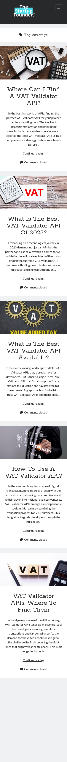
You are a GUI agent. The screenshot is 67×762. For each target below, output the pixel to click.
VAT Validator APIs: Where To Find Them (33, 569)
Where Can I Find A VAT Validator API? (33, 62)
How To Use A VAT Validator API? (33, 442)
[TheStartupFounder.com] (23, 16)
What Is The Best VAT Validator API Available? (33, 317)
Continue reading (33, 153)
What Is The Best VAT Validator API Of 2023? (33, 192)
